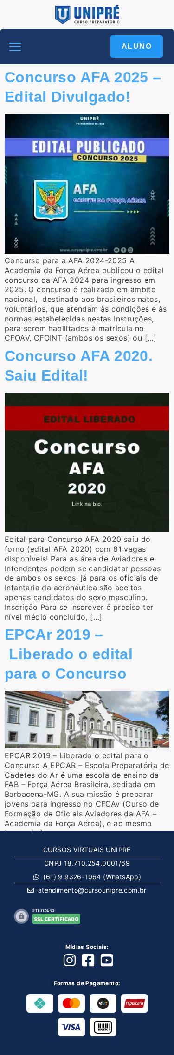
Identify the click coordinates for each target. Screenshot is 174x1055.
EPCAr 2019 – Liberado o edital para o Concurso (69, 653)
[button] (15, 46)
